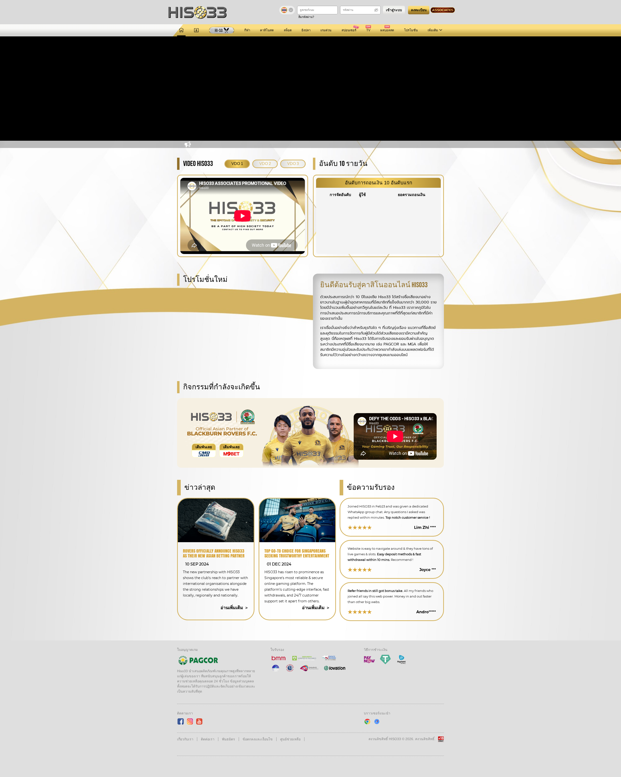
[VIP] (221, 30)
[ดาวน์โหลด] (196, 30)
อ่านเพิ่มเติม (232, 607)
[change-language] (287, 10)
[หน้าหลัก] (181, 30)
